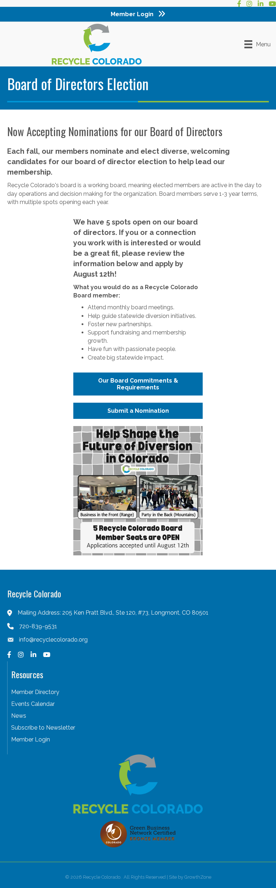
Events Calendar (33, 703)
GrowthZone (197, 877)
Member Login (30, 739)
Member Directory (35, 692)
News (18, 715)
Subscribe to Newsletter (43, 727)
